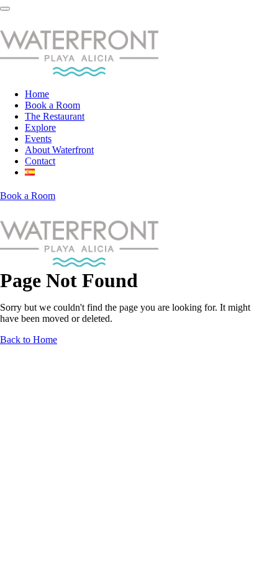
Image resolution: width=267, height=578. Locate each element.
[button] (27, 195)
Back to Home (28, 339)
